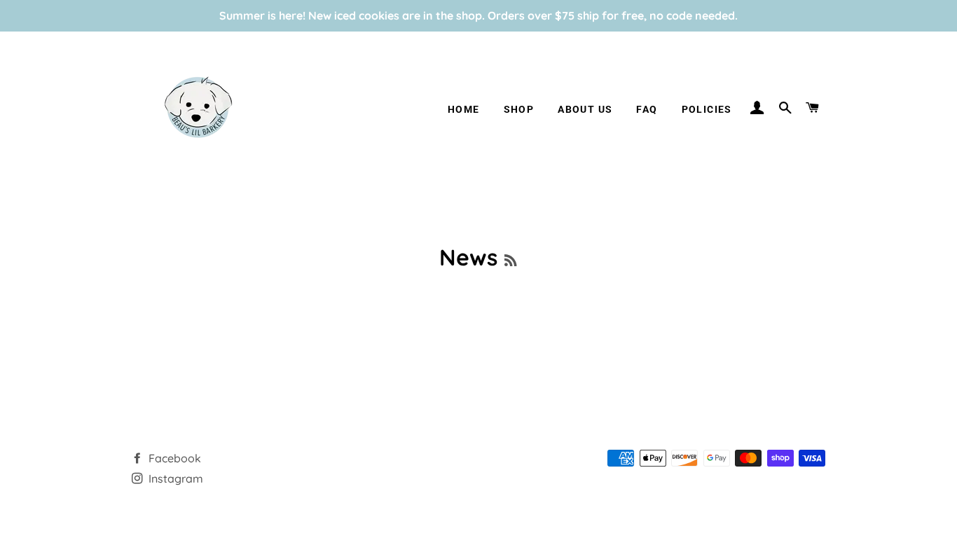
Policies (707, 109)
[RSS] (510, 260)
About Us (585, 109)
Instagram (174, 478)
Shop (519, 109)
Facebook (173, 458)
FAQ (646, 109)
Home (464, 109)
